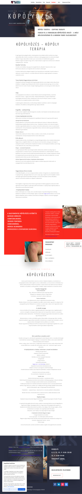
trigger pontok (47, 193)
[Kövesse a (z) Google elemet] (66, 484)
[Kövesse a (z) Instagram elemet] (62, 484)
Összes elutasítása (13, 489)
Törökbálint (21, 447)
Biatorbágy (27, 447)
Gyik (59, 2)
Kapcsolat (48, 2)
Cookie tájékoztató (10, 486)
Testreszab (6, 489)
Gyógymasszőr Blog (66, 2)
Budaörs (10, 449)
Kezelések (53, 2)
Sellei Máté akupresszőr (17, 23)
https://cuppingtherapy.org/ (51, 236)
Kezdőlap (32, 2)
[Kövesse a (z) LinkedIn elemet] (58, 484)
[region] (14, 476)
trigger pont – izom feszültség (39, 364)
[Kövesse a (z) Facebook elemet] (55, 484)
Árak (44, 2)
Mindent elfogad (22, 489)
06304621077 (57, 475)
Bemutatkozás (38, 2)
